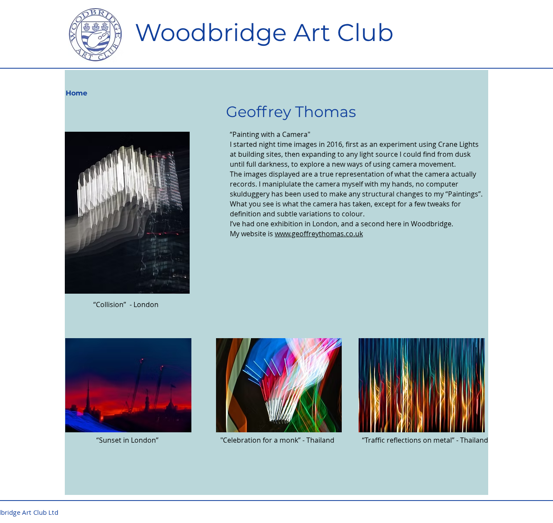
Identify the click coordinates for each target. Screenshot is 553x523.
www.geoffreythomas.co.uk (319, 233)
